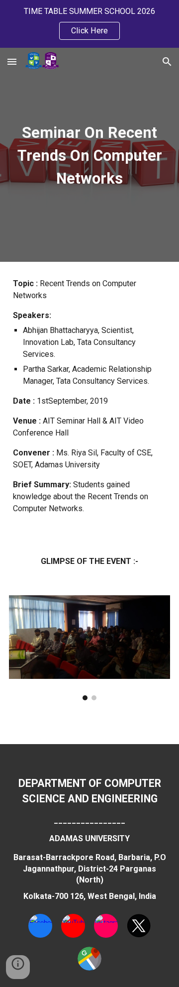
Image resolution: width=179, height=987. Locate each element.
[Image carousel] (89, 647)
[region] (89, 24)
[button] (12, 61)
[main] (89, 155)
